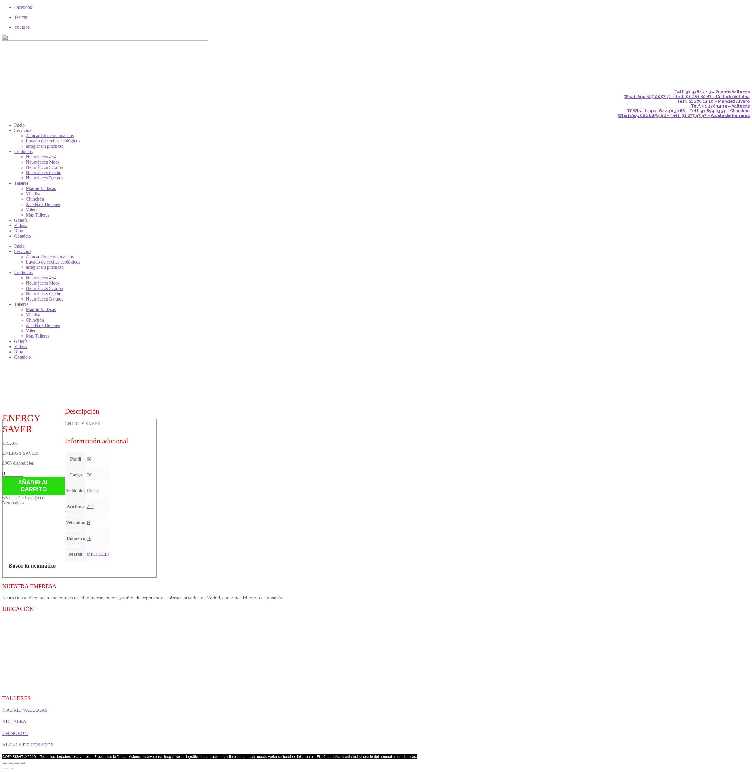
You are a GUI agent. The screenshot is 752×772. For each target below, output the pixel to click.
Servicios (22, 130)
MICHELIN (98, 554)
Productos (23, 151)
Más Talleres (37, 214)
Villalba (33, 193)
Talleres (21, 183)
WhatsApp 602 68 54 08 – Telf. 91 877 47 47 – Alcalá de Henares (684, 115)
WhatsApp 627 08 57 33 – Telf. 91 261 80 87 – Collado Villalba (687, 96)
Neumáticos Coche (43, 172)
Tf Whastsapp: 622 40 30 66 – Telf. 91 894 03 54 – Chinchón (688, 110)
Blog (18, 230)
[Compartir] (10, 763)
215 (90, 506)
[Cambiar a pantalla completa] (16, 763)
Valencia (34, 209)
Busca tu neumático (32, 566)
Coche (93, 490)
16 (89, 538)
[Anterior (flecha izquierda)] (4, 768)
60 (89, 459)
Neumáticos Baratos (44, 177)
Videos (20, 225)
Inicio (19, 124)
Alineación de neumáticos (50, 135)
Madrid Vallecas (41, 188)
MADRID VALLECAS (25, 710)
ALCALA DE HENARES (27, 744)
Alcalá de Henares (43, 204)
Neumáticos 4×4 (41, 156)
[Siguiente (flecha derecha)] (10, 768)
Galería (21, 220)
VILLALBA (14, 721)
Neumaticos (13, 502)
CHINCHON (15, 733)
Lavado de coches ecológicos (53, 140)
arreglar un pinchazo (45, 146)
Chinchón (35, 199)
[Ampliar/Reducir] (22, 763)
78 (89, 474)
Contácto (22, 236)
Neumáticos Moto (42, 162)
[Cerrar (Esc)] (4, 763)
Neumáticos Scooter (44, 167)
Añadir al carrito (33, 485)
